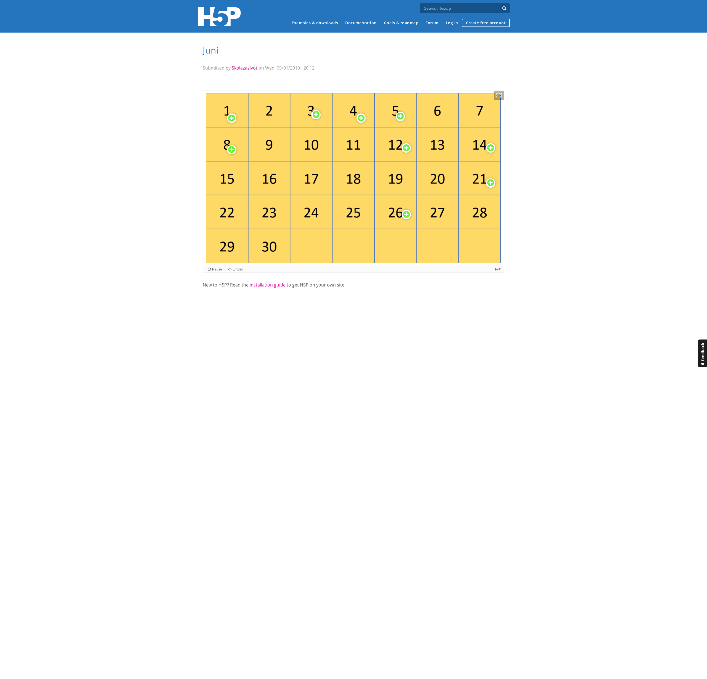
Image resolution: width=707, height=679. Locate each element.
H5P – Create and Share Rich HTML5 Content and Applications (219, 16)
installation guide (268, 285)
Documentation (361, 22)
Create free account (486, 22)
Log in (452, 22)
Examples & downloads (315, 22)
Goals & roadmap (401, 22)
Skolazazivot (244, 68)
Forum (432, 22)
